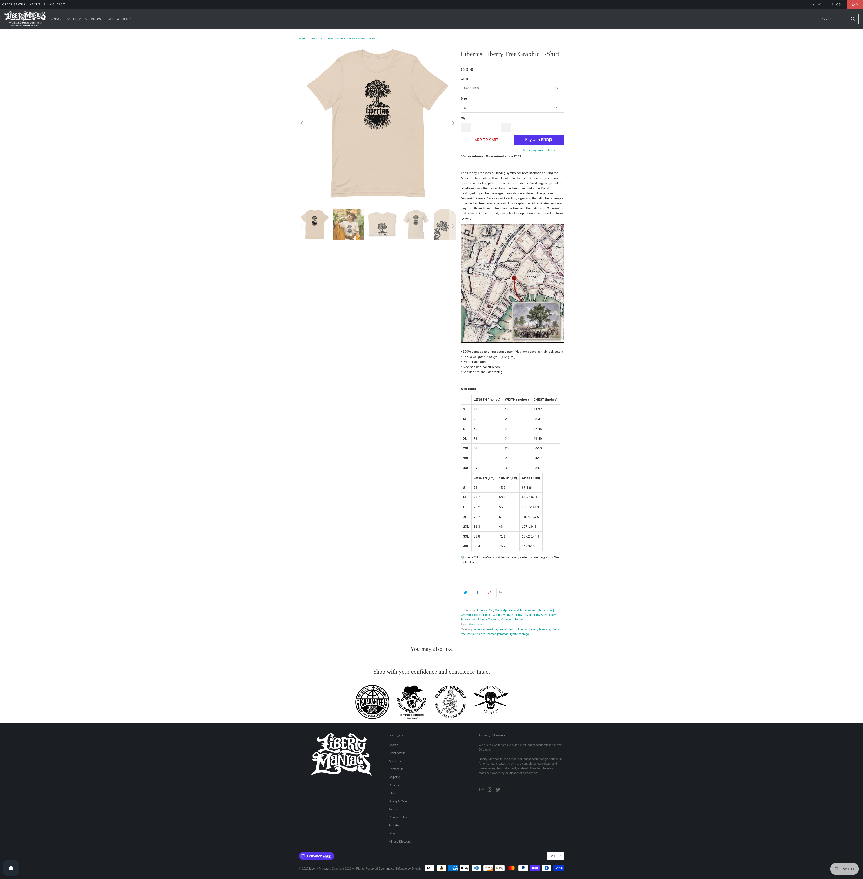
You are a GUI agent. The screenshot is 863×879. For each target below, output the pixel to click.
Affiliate (394, 825)
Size (464, 98)
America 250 (485, 610)
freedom (491, 629)
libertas (523, 629)
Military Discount (400, 841)
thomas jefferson (497, 634)
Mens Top (475, 624)
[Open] (11, 868)
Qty (463, 118)
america (479, 629)
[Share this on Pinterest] (489, 592)
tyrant (514, 634)
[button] (60, 19)
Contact (57, 4)
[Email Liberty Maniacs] (482, 790)
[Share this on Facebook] (477, 592)
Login (839, 4)
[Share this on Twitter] (465, 592)
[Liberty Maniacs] (25, 19)
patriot (471, 634)
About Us (38, 4)
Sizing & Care (398, 801)
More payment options (539, 150)
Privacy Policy (398, 817)
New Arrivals (524, 614)
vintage (524, 634)
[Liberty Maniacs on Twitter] (498, 790)
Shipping (394, 777)
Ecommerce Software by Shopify (400, 868)
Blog (392, 833)
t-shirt (481, 634)
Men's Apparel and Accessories (515, 610)
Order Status (13, 4)
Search (393, 745)
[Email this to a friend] (501, 592)
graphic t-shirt (507, 629)
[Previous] (302, 123)
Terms (393, 809)
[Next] (452, 123)
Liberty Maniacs (539, 629)
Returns (394, 785)
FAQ (392, 793)
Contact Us (396, 769)
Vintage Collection (512, 619)
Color (464, 78)
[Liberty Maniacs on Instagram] (490, 790)
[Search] (853, 19)
